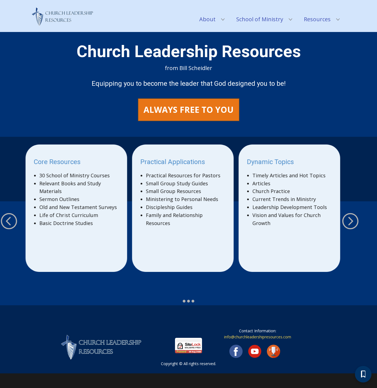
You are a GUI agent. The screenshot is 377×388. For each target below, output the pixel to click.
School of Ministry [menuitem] (259, 19)
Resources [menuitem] (317, 19)
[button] (9, 221)
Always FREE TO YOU (188, 109)
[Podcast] (273, 351)
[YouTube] (254, 351)
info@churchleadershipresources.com (257, 336)
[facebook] (236, 351)
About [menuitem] (207, 19)
